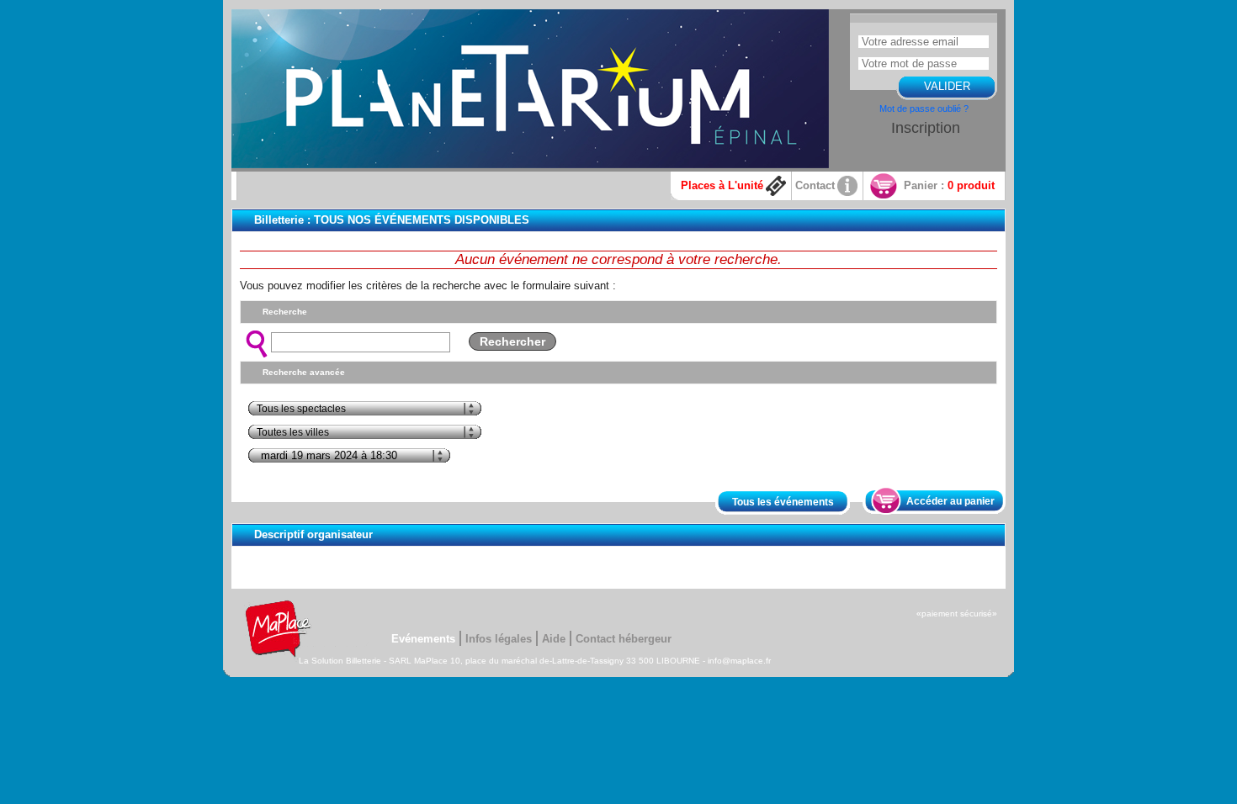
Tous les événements (783, 502)
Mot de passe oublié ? (924, 108)
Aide (553, 638)
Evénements (423, 638)
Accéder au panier (950, 501)
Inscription (925, 127)
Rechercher (512, 341)
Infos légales (498, 638)
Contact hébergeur (624, 638)
